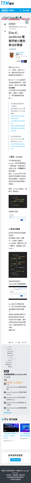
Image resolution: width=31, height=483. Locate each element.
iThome (16, 473)
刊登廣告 (8, 475)
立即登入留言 (15, 459)
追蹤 (18, 342)
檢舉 (25, 342)
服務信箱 (22, 475)
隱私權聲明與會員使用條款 (15, 477)
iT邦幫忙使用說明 (15, 479)
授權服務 (15, 475)
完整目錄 (8, 412)
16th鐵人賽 (12, 49)
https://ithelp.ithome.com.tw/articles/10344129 (18, 146)
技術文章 (4, 10)
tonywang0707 (20, 52)
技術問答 (11, 10)
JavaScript (12, 24)
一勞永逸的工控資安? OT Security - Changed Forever (11, 436)
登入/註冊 (26, 10)
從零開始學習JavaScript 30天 (17, 27)
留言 (12, 342)
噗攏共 (19, 54)
